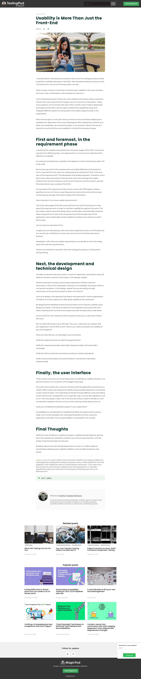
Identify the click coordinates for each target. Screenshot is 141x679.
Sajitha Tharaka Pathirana (70, 496)
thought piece (76, 545)
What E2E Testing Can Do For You (37, 549)
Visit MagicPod (131, 4)
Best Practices (105, 545)
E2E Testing (28, 545)
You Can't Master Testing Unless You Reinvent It (67, 549)
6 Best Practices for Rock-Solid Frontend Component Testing (101, 549)
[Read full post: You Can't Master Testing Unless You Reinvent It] (70, 534)
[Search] (113, 4)
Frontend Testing (93, 545)
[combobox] (97, 4)
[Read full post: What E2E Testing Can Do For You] (39, 534)
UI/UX (43, 478)
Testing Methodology (63, 545)
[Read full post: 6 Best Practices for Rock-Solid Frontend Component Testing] (101, 534)
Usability (49, 478)
